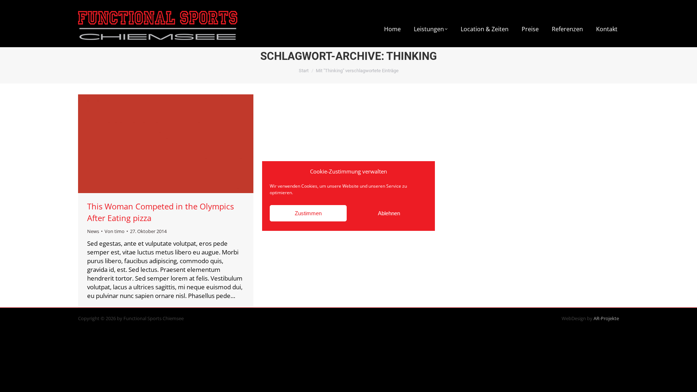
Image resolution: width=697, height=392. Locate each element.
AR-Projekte (606, 318)
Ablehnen (389, 213)
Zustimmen (308, 213)
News (93, 231)
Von (115, 231)
